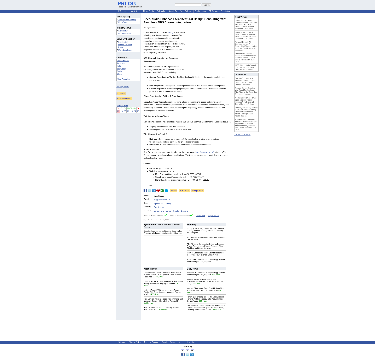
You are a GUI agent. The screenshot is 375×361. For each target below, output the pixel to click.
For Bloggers (200, 11)
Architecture (123, 31)
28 (122, 111)
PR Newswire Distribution (219, 11)
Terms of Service (151, 342)
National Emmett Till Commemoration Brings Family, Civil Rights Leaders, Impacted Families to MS (162, 292)
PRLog (170, 32)
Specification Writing (127, 19)
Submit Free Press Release (180, 11)
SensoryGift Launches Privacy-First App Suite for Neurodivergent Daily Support (206, 261)
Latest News (135, 11)
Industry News (122, 87)
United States (123, 61)
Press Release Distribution (130, 7)
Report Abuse (213, 216)
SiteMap (121, 342)
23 (138, 111)
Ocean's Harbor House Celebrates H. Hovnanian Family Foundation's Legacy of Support (163, 283)
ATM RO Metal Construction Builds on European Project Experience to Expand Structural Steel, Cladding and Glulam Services (206, 246)
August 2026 (122, 105)
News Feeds (148, 11)
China (119, 74)
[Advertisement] (209, 52)
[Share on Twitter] (149, 190)
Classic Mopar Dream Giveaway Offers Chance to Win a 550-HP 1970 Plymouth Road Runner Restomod (162, 275)
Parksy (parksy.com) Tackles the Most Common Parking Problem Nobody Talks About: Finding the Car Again (205, 231)
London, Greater (125, 44)
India (119, 66)
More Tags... (123, 22)
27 (125, 111)
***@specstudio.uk (162, 200)
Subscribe (161, 11)
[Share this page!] (187, 355)
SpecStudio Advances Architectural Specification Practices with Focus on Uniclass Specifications (163, 232)
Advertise (191, 342)
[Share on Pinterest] (158, 190)
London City (123, 42)
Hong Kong (121, 68)
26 (128, 111)
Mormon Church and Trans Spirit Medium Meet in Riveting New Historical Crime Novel (205, 254)
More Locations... (125, 50)
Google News (197, 190)
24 (135, 111)
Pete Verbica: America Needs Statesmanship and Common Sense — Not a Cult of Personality (163, 300)
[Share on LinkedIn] (154, 190)
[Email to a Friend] (166, 190)
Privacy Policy (134, 342)
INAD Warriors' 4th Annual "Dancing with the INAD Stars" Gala (245, 67)
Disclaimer (200, 216)
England (121, 47)
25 (132, 111)
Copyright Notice (168, 342)
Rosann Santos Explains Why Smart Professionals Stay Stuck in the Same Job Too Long (205, 281)
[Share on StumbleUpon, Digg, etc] (162, 190)
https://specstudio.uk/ (204, 152)
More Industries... (125, 33)
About (181, 342)
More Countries (123, 79)
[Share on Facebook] (145, 190)
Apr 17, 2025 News (242, 135)
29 (118, 111)
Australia (121, 63)
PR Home (122, 11)
